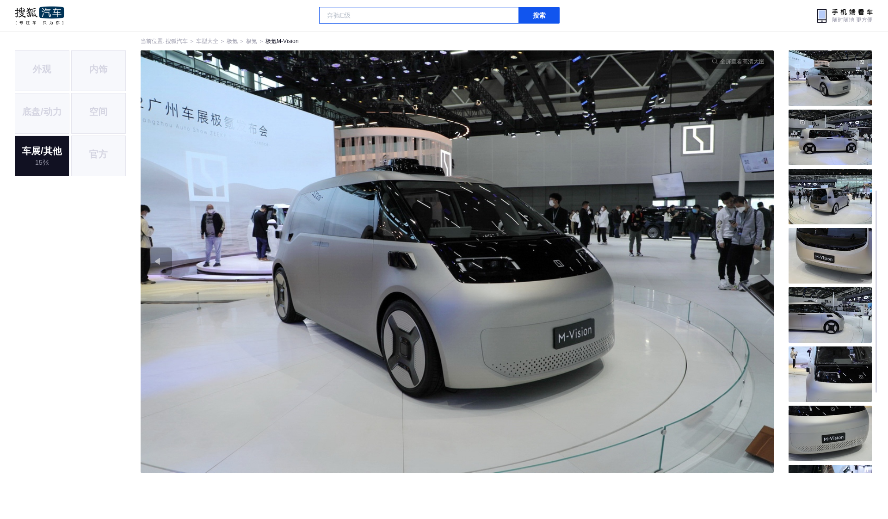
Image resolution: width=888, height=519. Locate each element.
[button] (299, 261)
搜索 (539, 15)
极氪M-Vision (282, 41)
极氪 (232, 41)
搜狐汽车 (39, 15)
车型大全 (207, 41)
